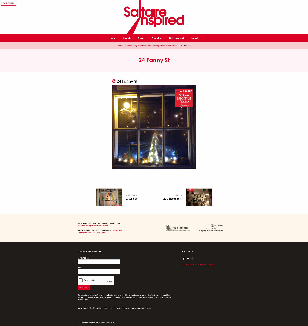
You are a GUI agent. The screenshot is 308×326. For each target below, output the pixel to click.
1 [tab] (154, 171)
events (128, 45)
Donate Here (8, 3)
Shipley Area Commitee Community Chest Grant (100, 231)
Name (80, 267)
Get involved (176, 37)
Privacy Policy (83, 299)
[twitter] (188, 258)
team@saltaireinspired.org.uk (198, 264)
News (141, 37)
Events (127, 37)
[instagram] (192, 258)
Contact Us (110, 322)
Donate (195, 37)
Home (112, 37)
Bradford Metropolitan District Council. (93, 225)
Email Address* (84, 258)
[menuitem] (112, 37)
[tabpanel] (154, 127)
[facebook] (184, 258)
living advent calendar (142, 45)
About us (157, 37)
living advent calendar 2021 (166, 45)
